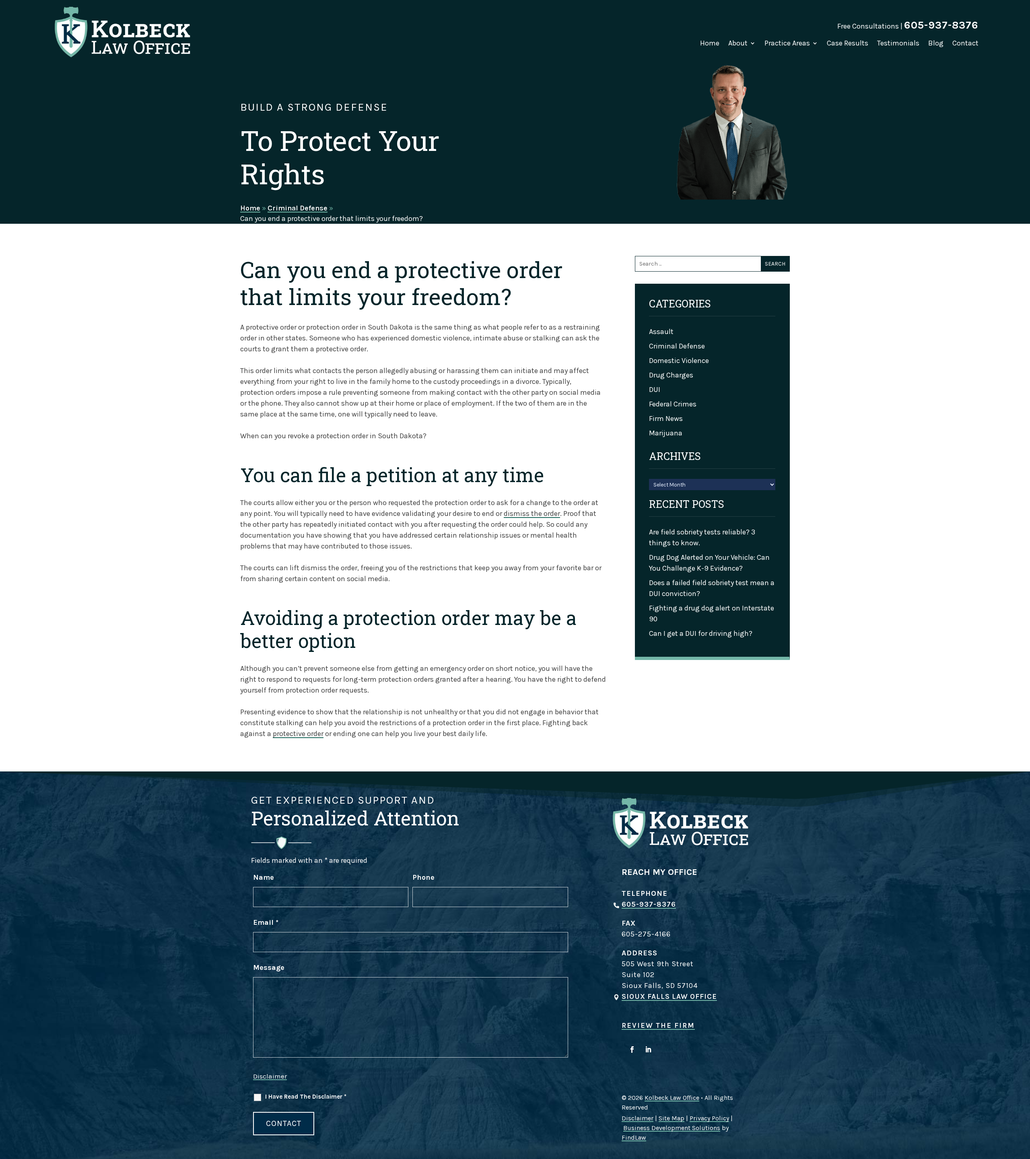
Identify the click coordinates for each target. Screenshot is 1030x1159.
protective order (298, 733)
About (738, 43)
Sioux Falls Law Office (669, 996)
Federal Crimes (672, 404)
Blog (935, 43)
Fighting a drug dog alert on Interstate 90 (711, 613)
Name (263, 877)
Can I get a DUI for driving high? (700, 633)
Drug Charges (671, 375)
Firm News (666, 418)
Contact (965, 43)
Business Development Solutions (671, 1128)
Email (265, 922)
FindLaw (634, 1137)
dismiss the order (532, 513)
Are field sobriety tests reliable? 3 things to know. (702, 537)
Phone (423, 877)
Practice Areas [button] (787, 43)
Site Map (671, 1118)
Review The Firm (658, 1025)
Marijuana (665, 433)
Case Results (847, 43)
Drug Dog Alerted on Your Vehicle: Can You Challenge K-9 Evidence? (709, 563)
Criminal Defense (677, 346)
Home (709, 43)
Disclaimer (270, 1076)
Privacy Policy (709, 1118)
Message (268, 967)
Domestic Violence (679, 360)
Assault (661, 331)
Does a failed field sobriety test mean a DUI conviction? (712, 588)
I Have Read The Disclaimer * (305, 1096)
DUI (654, 389)
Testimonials (898, 43)
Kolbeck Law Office (672, 1097)
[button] (1022, 1101)
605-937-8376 (941, 25)
